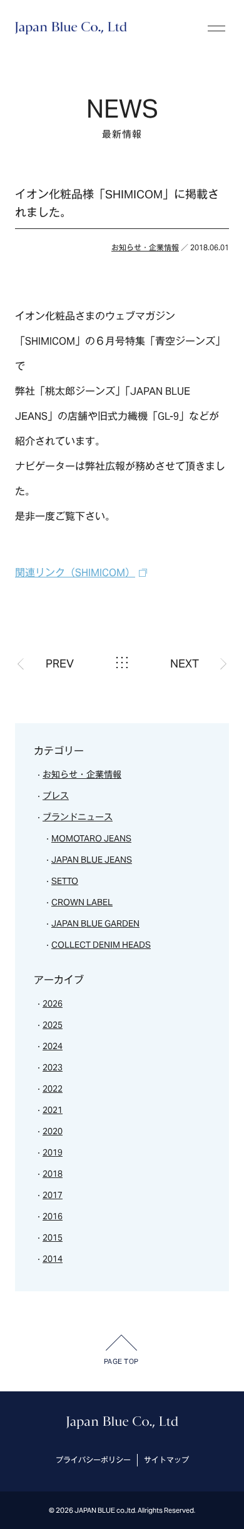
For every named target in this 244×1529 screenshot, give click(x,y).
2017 (53, 1195)
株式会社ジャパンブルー (71, 28)
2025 (53, 1024)
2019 (53, 1152)
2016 (53, 1216)
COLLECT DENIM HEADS (101, 944)
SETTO (64, 880)
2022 (53, 1088)
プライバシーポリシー (93, 1460)
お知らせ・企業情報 (145, 247)
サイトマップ (166, 1460)
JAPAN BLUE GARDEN (95, 923)
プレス (56, 795)
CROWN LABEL (82, 902)
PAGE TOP (121, 1361)
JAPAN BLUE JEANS (91, 859)
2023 (53, 1067)
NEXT (184, 663)
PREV (60, 663)
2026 (53, 1003)
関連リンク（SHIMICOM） (75, 572)
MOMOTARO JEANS (91, 838)
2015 (53, 1237)
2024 (53, 1046)
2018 (53, 1173)
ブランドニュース (78, 817)
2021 (53, 1109)
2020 (53, 1131)
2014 (53, 1258)
